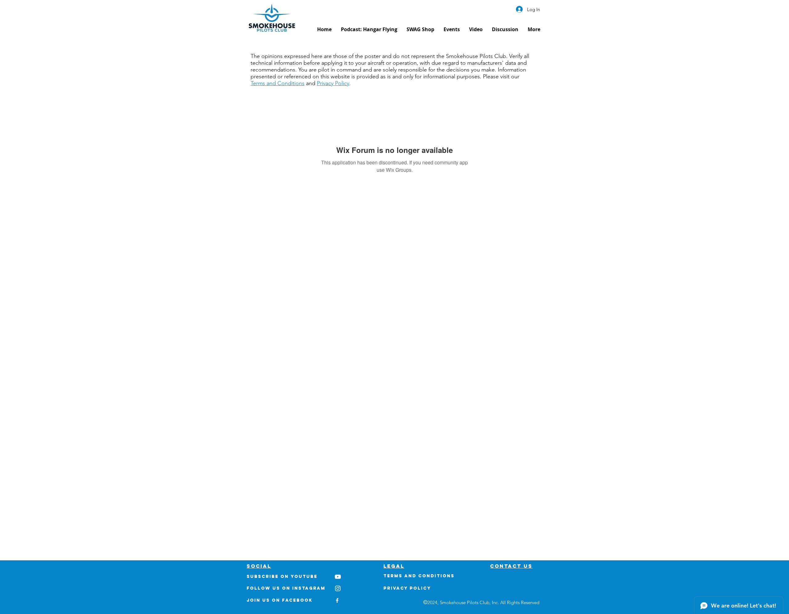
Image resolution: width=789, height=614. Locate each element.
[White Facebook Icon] (337, 600)
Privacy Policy (333, 83)
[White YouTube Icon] (337, 576)
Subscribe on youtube (282, 576)
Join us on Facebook (280, 600)
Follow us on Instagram (286, 588)
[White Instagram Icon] (337, 588)
